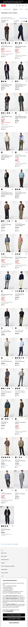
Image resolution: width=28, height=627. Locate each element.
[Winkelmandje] (22, 5)
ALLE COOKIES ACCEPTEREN (14, 615)
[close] (1, 1)
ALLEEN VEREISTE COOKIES (14, 619)
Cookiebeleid (10, 611)
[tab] (7, 9)
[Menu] (26, 5)
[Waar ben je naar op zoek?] (16, 5)
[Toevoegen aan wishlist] (12, 43)
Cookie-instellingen (14, 622)
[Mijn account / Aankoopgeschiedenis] (19, 5)
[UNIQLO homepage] (3, 5)
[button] (7, 32)
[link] (15, 2)
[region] (14, 602)
